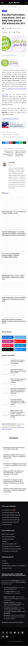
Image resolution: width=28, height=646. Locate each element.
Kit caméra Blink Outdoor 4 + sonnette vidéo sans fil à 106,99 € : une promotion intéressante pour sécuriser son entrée (14, 233)
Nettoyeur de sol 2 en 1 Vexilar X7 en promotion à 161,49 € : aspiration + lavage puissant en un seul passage (17, 414)
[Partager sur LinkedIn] (14, 32)
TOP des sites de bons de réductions (11, 546)
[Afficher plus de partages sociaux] (22, 32)
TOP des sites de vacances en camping (11, 548)
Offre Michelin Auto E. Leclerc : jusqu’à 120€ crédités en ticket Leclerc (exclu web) (13, 277)
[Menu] (2, 2)
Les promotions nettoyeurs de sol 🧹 (11, 517)
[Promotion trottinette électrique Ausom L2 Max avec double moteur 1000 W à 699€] (5, 401)
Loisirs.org (4, 541)
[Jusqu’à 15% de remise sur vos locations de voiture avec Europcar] (5, 362)
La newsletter (5, 563)
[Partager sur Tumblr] (17, 32)
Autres (4, 11)
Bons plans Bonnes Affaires (8, 536)
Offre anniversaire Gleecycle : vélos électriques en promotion (18, 380)
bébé (14, 132)
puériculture (20, 136)
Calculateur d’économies (8, 539)
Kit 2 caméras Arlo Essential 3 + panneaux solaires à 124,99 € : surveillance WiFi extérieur (11, 255)
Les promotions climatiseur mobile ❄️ (11, 515)
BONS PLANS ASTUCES (8, 534)
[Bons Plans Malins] (14, 2)
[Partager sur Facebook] (9, 32)
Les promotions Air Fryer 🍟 (8, 510)
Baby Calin (5, 94)
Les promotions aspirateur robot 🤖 (10, 512)
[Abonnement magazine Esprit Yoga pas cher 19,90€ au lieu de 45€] (5, 371)
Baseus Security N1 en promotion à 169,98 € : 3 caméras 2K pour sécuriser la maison (14, 321)
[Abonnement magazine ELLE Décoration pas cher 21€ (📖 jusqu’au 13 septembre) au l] (5, 390)
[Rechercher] (26, 2)
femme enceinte (6, 136)
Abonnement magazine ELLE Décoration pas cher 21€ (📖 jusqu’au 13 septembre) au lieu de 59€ (14, 456)
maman (13, 136)
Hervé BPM (9, 28)
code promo (16, 134)
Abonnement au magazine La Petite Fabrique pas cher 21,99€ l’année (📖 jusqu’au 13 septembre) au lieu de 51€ (13, 481)
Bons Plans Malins (17, 641)
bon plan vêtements (7, 134)
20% (4, 132)
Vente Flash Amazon (7, 524)
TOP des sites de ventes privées (10, 551)
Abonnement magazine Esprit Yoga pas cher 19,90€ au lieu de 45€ (18, 371)
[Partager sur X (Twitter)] (12, 32)
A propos (4, 560)
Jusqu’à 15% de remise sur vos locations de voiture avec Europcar (17, 361)
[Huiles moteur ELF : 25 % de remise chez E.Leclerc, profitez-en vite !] (14, 203)
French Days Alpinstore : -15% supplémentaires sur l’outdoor (17, 125)
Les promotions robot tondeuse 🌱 (10, 522)
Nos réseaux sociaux (7, 568)
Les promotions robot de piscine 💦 (10, 519)
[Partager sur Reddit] (19, 32)
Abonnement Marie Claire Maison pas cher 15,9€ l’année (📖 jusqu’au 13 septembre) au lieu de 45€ (13, 472)
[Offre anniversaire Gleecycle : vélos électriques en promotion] (5, 381)
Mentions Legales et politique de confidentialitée (14, 565)
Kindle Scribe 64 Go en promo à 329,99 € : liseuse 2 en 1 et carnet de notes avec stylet (14, 299)
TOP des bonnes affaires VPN (9, 543)
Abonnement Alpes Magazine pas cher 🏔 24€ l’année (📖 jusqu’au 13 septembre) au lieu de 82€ (14, 490)
